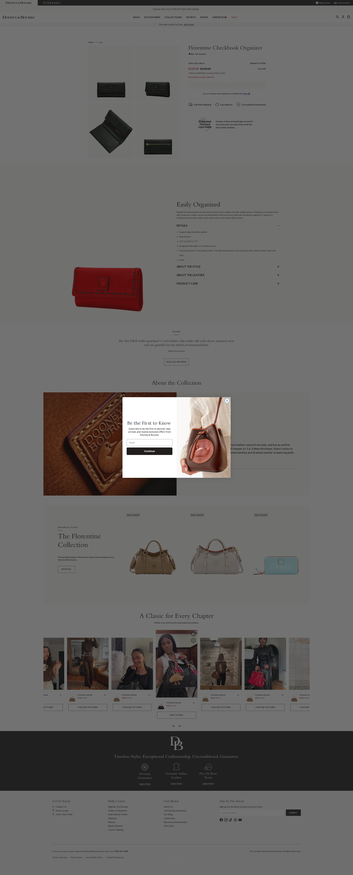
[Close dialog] (227, 400)
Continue (149, 451)
